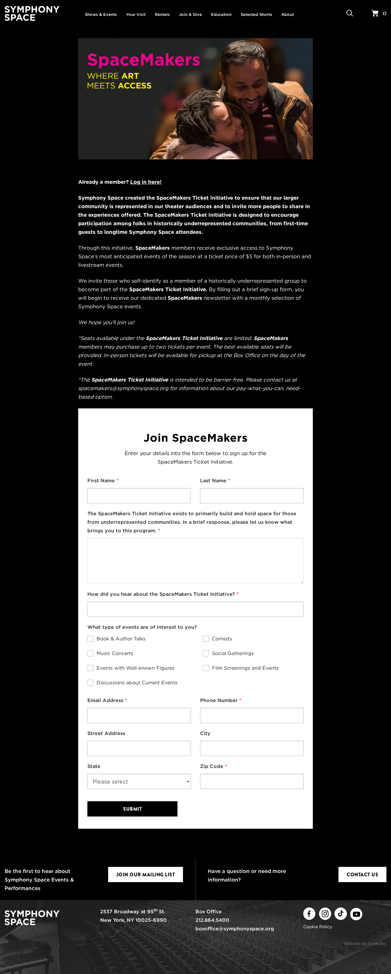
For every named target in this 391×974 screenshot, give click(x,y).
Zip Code (211, 766)
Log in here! (146, 182)
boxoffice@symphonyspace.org (235, 929)
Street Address (106, 733)
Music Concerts (115, 653)
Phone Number (219, 700)
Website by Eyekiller (365, 943)
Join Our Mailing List (145, 874)
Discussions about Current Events (137, 683)
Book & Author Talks (121, 639)
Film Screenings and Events (245, 668)
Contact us (362, 874)
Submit (132, 809)
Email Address (105, 700)
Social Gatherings (233, 653)
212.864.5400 (212, 920)
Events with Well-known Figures (135, 668)
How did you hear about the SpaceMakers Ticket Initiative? (161, 594)
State (93, 766)
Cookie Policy (317, 926)
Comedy (222, 639)
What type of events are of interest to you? (142, 627)
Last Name (213, 480)
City (205, 733)
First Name (101, 480)
